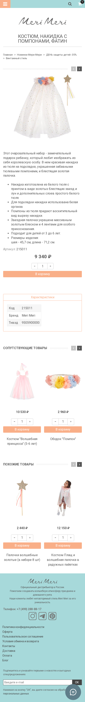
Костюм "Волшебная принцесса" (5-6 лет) (22, 441)
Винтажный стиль (16, 58)
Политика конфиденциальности (23, 627)
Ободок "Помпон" (63, 439)
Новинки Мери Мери (29, 54)
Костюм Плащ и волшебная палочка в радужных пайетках (63, 559)
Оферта (7, 631)
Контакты (8, 646)
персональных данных (16, 693)
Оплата (7, 655)
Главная (8, 54)
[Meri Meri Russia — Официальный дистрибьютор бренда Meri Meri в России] (42, 20)
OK (77, 682)
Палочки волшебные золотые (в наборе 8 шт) (22, 557)
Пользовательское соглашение (22, 636)
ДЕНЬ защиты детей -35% (61, 54)
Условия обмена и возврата (20, 641)
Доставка (8, 650)
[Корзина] (80, 4)
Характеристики (42, 297)
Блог (5, 660)
